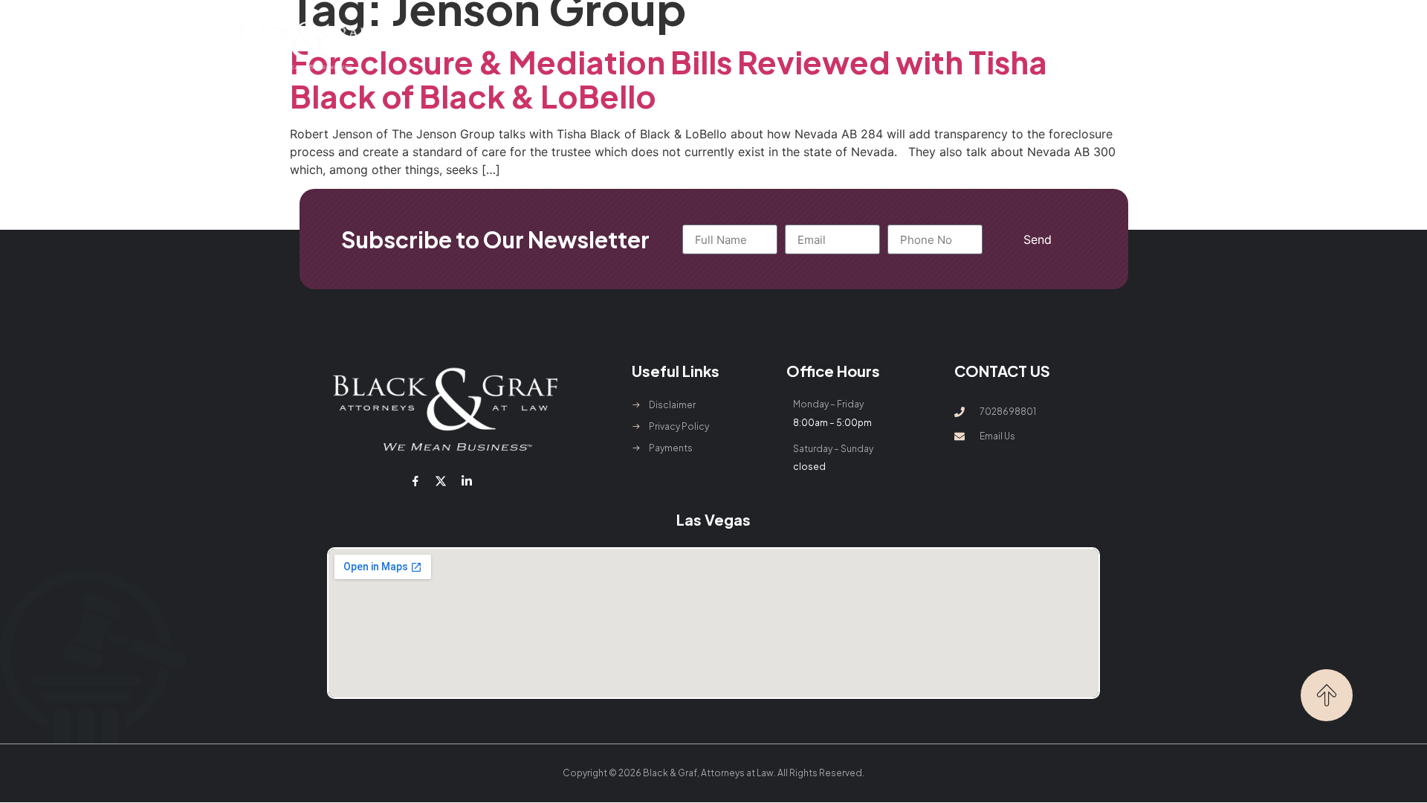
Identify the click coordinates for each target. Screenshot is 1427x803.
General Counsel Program (800, 45)
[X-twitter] (441, 481)
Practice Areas (648, 45)
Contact (964, 45)
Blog (906, 45)
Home (481, 45)
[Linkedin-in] (466, 481)
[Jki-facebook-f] (415, 481)
